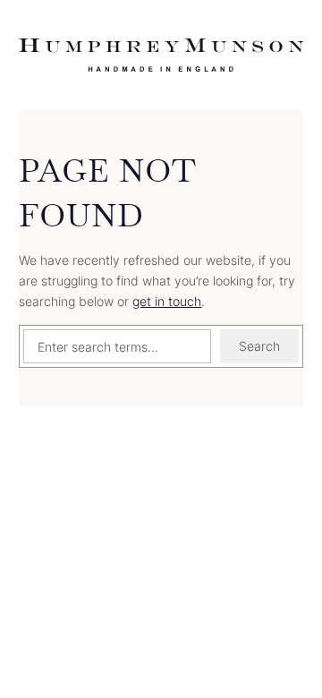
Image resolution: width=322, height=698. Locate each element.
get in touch (166, 301)
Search (259, 345)
